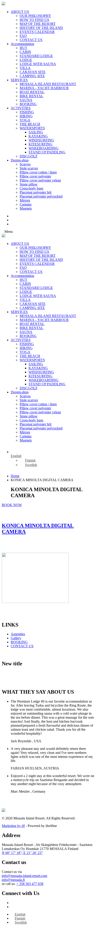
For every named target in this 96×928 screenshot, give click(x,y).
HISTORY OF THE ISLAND (41, 28)
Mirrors (25, 200)
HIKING (26, 116)
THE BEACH (30, 124)
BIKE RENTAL (31, 96)
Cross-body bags (31, 188)
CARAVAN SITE (33, 72)
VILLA (25, 68)
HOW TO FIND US (34, 20)
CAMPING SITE (32, 76)
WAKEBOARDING (43, 148)
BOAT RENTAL (32, 92)
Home (15, 476)
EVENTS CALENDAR (37, 32)
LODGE (26, 60)
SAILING (36, 132)
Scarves (25, 164)
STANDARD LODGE (36, 56)
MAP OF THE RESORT (38, 24)
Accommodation (22, 44)
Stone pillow (29, 184)
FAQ (23, 36)
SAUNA (26, 100)
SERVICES (19, 80)
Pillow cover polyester (35, 176)
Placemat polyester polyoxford (41, 196)
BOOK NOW (12, 505)
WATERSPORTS (32, 128)
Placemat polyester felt (35, 192)
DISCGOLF (29, 156)
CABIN (25, 52)
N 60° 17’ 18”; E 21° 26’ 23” (22, 853)
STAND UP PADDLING (47, 152)
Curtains (25, 204)
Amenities (18, 634)
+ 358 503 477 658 (29, 884)
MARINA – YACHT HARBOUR (44, 88)
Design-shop (20, 160)
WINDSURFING (41, 140)
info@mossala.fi (13, 880)
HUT (23, 48)
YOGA (25, 120)
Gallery (16, 638)
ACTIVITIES (21, 108)
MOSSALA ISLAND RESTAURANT (48, 84)
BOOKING (28, 104)
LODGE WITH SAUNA (38, 64)
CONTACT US (31, 40)
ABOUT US (20, 12)
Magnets (26, 208)
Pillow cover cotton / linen (38, 172)
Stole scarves (29, 168)
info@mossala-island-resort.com (24, 876)
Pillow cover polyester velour (40, 180)
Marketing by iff (13, 826)
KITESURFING (40, 144)
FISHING (27, 112)
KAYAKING (38, 136)
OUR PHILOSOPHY (35, 16)
